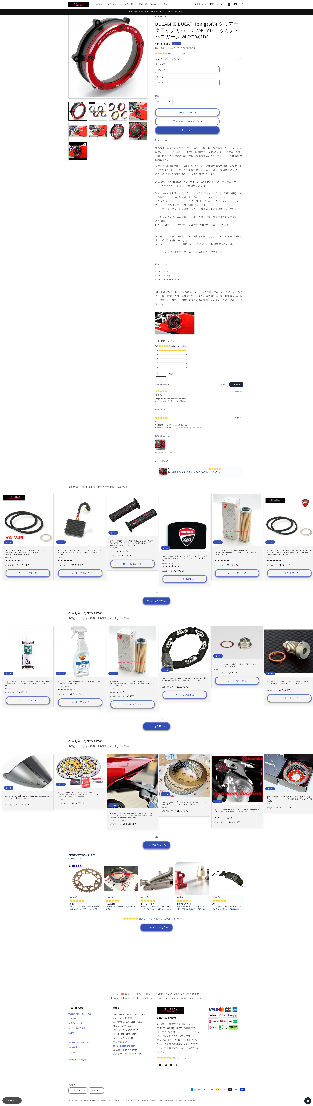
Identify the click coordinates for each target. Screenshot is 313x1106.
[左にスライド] (150, 592)
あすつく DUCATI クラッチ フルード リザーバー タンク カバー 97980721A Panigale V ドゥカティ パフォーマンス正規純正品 (184, 558)
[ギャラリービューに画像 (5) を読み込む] (77, 131)
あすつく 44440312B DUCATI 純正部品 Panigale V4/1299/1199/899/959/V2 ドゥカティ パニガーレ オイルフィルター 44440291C (236, 552)
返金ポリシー (114, 1101)
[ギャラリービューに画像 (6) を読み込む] (98, 131)
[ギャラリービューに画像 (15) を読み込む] (138, 131)
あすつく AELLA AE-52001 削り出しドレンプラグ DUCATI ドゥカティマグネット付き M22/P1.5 (236, 665)
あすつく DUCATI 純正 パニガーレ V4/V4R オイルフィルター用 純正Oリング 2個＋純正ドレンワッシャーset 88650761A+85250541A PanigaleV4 (27, 552)
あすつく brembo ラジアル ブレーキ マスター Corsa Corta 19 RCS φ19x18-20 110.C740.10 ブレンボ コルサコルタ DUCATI (236, 811)
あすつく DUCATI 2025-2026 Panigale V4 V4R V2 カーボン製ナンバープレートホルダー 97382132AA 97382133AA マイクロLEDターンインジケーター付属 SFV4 (132, 816)
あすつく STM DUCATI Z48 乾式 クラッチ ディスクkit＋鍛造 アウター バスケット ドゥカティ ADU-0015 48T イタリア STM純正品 (289, 799)
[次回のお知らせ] (244, 12)
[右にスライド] (162, 592)
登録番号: (118, 1053)
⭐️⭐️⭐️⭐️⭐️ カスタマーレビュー (175, 1058)
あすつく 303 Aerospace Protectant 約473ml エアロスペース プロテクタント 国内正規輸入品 (79, 683)
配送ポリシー (156, 1101)
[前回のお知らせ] (69, 12)
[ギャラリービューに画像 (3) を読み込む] (118, 111)
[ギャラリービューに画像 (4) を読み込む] (138, 111)
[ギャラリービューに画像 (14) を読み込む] (118, 131)
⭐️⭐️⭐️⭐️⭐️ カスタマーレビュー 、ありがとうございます (155, 918)
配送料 (163, 48)
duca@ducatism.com (124, 1045)
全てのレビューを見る (156, 927)
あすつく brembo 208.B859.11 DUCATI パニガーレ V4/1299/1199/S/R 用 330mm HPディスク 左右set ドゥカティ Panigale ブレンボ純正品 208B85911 (80, 795)
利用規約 (145, 1101)
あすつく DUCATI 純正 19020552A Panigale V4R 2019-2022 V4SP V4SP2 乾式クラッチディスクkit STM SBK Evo (184, 803)
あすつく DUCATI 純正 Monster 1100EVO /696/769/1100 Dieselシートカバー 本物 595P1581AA (27, 797)
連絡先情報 (168, 1101)
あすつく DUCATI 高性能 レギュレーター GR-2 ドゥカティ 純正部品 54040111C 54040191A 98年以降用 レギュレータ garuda (80, 552)
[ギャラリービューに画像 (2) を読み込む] (98, 111)
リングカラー (161, 77)
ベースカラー (161, 64)
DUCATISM (78, 1101)
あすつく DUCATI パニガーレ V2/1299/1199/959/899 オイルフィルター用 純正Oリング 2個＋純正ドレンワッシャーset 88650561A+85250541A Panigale (289, 552)
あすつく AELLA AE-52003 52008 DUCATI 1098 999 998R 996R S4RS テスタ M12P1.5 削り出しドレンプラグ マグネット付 (288, 683)
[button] (99, 4)
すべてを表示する (156, 600)
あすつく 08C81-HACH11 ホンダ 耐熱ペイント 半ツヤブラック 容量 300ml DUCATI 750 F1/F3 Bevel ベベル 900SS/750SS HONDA (27, 684)
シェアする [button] (162, 461)
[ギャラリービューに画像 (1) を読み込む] (77, 111)
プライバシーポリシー (130, 1101)
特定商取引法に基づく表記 (186, 1101)
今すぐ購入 (187, 130)
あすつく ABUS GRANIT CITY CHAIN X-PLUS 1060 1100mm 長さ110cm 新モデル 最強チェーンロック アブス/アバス (184, 679)
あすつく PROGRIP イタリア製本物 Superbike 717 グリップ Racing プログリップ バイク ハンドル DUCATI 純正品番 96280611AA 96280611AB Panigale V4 (131, 543)
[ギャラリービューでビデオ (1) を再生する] (77, 151)
